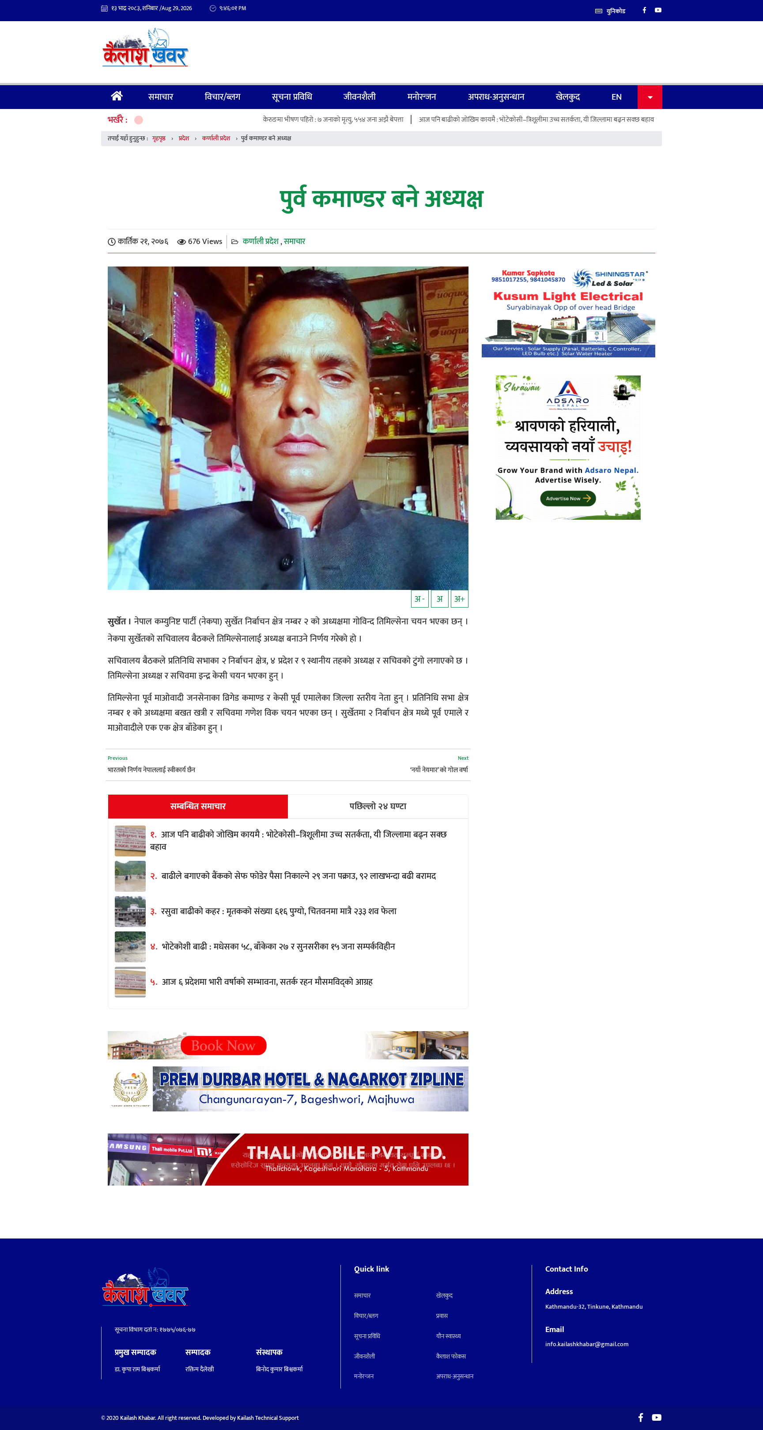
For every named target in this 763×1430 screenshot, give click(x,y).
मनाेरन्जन (422, 97)
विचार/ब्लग (222, 97)
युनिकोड (616, 11)
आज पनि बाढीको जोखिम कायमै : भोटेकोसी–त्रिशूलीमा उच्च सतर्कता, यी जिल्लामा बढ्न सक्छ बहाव (476, 120)
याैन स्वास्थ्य (448, 1336)
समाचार (160, 97)
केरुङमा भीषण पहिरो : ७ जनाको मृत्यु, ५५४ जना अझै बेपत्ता (273, 120)
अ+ (459, 599)
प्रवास (442, 1316)
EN (617, 97)
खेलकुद (568, 97)
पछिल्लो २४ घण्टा (378, 806)
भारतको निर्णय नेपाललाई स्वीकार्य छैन (151, 770)
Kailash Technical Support (268, 1418)
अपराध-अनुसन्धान (496, 97)
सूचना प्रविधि (292, 97)
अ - (420, 599)
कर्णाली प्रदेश (216, 138)
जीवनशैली (360, 97)
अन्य (650, 97)
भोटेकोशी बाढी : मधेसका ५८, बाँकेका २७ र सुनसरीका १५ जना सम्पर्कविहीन (278, 946)
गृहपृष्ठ (117, 97)
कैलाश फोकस (451, 1356)
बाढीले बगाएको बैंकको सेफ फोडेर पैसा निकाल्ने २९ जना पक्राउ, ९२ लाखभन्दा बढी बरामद (299, 876)
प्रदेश (184, 138)
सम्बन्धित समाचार (198, 806)
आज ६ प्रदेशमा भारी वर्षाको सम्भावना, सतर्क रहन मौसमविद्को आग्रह (267, 982)
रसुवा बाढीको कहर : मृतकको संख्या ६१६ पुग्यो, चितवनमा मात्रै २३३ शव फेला (279, 911)
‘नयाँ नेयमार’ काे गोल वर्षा (439, 770)
